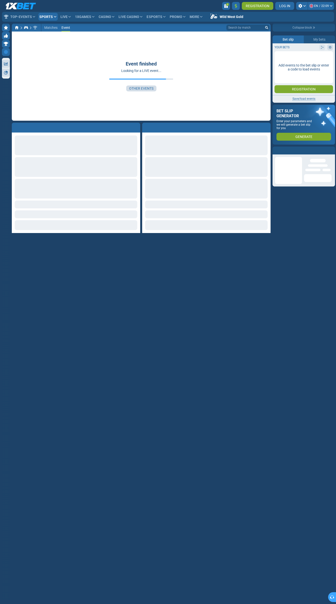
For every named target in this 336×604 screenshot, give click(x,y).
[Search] (267, 28)
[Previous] (146, 127)
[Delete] (266, 127)
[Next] (157, 127)
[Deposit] (236, 6)
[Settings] (302, 6)
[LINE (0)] (17, 28)
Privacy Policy (287, 101)
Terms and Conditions (315, 98)
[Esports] (26, 28)
